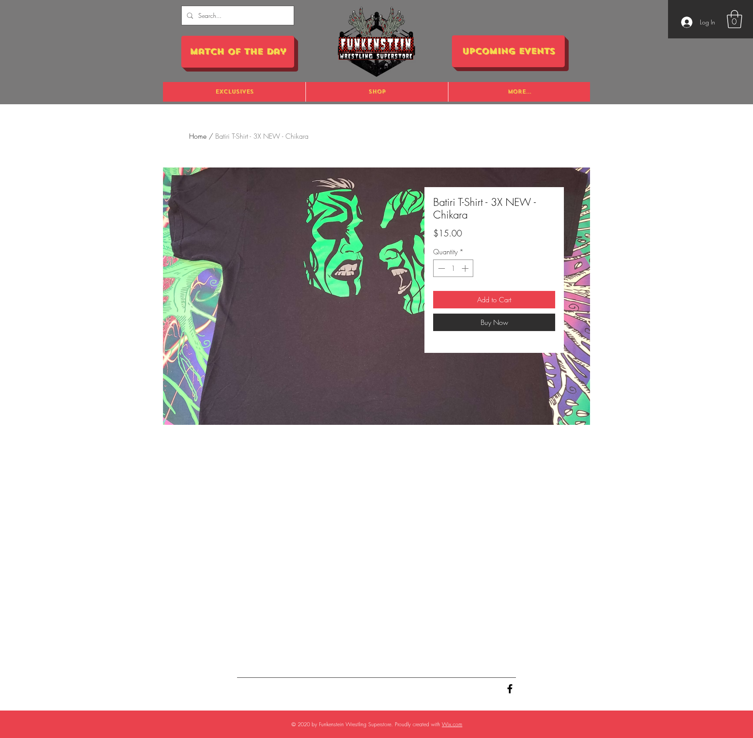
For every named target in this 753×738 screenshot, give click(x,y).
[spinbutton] (453, 268)
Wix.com (452, 724)
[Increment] (466, 268)
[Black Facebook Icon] (510, 689)
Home (198, 136)
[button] (734, 19)
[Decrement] (440, 268)
